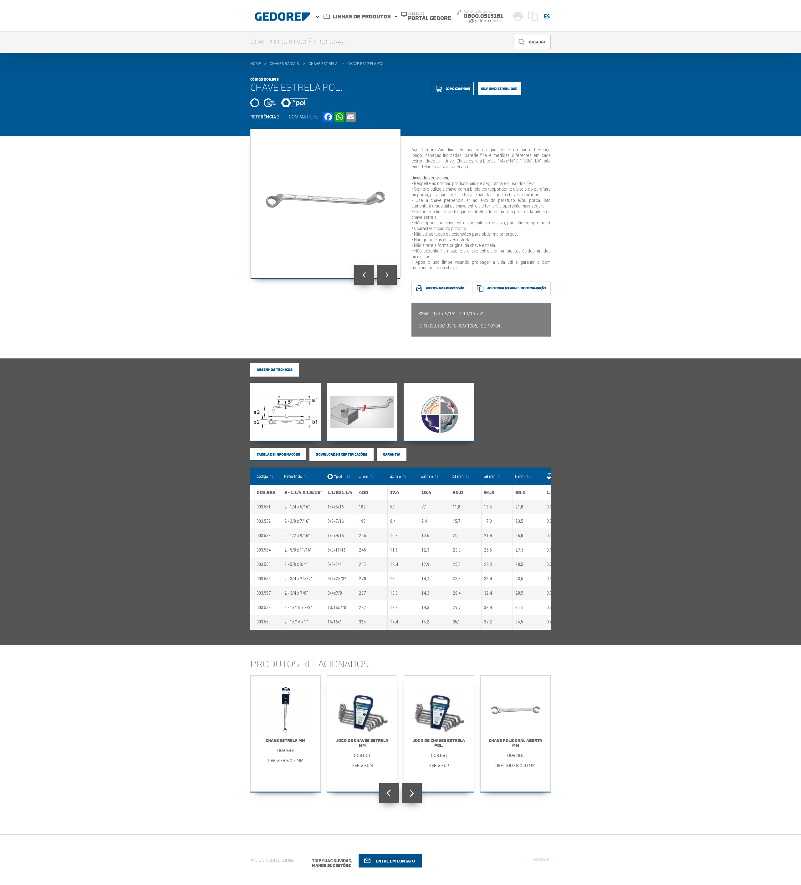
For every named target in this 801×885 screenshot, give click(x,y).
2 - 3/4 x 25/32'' (298, 578)
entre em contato (395, 861)
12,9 (425, 564)
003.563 (266, 492)
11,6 (394, 550)
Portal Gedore (429, 16)
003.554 (264, 550)
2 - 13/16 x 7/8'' (298, 607)
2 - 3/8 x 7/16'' (297, 521)
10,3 (394, 535)
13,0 (394, 578)
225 (362, 535)
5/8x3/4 (335, 564)
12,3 (425, 550)
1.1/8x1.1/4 (340, 492)
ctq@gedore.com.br (482, 21)
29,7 (457, 607)
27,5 (519, 550)
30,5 (519, 607)
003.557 (264, 593)
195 (362, 521)
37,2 (488, 621)
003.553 (264, 535)
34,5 (519, 621)
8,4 (393, 521)
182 (362, 506)
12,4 (394, 564)
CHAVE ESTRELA (323, 64)
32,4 (488, 578)
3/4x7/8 (335, 593)
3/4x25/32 (337, 578)
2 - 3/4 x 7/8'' (296, 593)
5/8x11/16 (337, 550)
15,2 (425, 621)
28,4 (457, 593)
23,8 (457, 550)
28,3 (488, 564)
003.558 (264, 607)
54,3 (489, 492)
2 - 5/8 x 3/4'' (296, 564)
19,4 (426, 492)
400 (363, 492)
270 (362, 578)
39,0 (520, 492)
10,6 (425, 535)
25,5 (488, 550)
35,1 (456, 621)
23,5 (519, 521)
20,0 (457, 535)
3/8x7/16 (336, 521)
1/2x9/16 (336, 535)
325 (362, 621)
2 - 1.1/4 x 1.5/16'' (303, 492)
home (255, 64)
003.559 (264, 621)
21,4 (488, 535)
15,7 (457, 521)
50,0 (458, 492)
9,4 (424, 521)
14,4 (425, 578)
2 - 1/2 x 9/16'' (297, 535)
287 (362, 593)
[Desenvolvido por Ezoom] (542, 862)
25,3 (457, 564)
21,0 (519, 506)
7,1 (424, 506)
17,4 (394, 492)
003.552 (264, 521)
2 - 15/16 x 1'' (296, 621)
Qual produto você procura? (297, 42)
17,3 (488, 521)
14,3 (425, 593)
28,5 (519, 564)
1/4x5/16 (336, 506)
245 (362, 550)
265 (362, 564)
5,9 (392, 506)
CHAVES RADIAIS (284, 64)
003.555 (264, 564)
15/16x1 (335, 621)
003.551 (264, 506)
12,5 (488, 506)
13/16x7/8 (337, 607)
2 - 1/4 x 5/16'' (297, 506)
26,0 (519, 535)
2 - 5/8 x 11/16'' (298, 550)
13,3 (394, 607)
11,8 (456, 506)
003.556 (264, 578)
